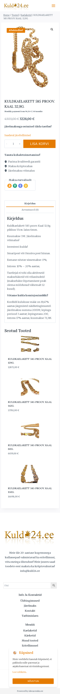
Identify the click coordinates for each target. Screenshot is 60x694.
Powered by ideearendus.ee (30, 691)
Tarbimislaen (30, 615)
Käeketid (30, 635)
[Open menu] (53, 6)
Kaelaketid (30, 630)
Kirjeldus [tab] (30, 203)
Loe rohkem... (20, 672)
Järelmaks (30, 605)
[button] (51, 29)
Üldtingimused (30, 600)
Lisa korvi (39, 144)
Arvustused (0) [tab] (30, 209)
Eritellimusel (30, 645)
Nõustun (33, 681)
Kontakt (30, 610)
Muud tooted (30, 640)
